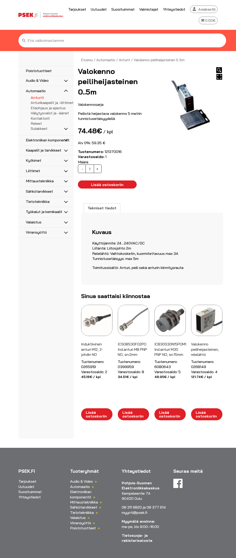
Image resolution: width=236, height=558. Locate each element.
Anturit (37, 97)
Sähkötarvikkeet (39, 191)
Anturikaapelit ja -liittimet (52, 102)
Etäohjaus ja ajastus (48, 108)
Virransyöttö (36, 232)
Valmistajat (148, 9)
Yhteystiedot (174, 9)
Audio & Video (37, 80)
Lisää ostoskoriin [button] (96, 414)
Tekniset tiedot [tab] (102, 208)
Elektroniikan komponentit (47, 140)
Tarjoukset (77, 9)
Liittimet (33, 170)
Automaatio (36, 90)
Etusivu (87, 60)
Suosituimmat (123, 9)
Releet (36, 123)
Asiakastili (206, 9)
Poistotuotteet (39, 70)
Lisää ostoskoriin (107, 184)
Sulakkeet (39, 128)
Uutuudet (99, 9)
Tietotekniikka (38, 201)
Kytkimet (33, 160)
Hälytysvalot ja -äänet (50, 113)
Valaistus (33, 222)
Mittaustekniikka (40, 181)
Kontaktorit (40, 118)
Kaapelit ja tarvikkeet (43, 150)
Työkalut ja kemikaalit (44, 211)
